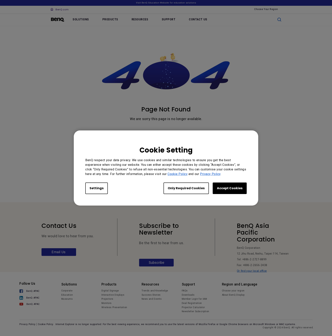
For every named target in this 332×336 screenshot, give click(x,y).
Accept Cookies (229, 188)
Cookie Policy (178, 174)
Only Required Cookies (186, 188)
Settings (97, 188)
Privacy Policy (210, 174)
